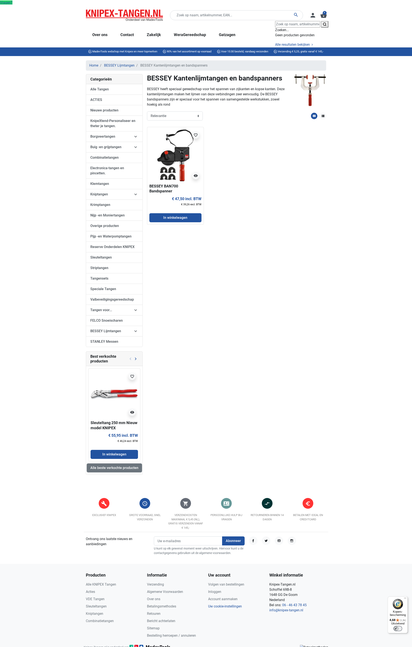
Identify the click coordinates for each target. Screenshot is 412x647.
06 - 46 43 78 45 (294, 605)
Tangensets (99, 278)
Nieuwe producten (104, 110)
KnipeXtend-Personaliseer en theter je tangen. (112, 123)
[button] (323, 15)
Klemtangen (99, 184)
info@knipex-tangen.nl (286, 610)
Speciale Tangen (103, 289)
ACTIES (96, 100)
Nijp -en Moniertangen (107, 215)
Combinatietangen (104, 157)
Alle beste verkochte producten (114, 468)
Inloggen (214, 592)
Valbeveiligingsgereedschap (112, 299)
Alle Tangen (99, 89)
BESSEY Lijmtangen (119, 65)
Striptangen (99, 268)
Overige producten (104, 226)
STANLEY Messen (104, 341)
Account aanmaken (223, 599)
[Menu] (405, 599)
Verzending (155, 584)
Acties (90, 592)
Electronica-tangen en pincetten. (107, 170)
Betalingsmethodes (161, 606)
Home (93, 65)
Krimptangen (100, 205)
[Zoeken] (324, 24)
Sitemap (153, 628)
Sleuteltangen (101, 257)
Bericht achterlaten (161, 621)
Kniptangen (99, 194)
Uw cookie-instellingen (225, 606)
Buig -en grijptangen (105, 147)
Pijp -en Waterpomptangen (111, 236)
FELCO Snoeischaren (106, 320)
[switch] (398, 628)
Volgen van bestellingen (226, 584)
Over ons (153, 599)
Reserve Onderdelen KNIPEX (112, 247)
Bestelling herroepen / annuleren (171, 635)
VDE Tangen (95, 599)
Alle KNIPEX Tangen (101, 584)
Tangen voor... (101, 310)
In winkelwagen (114, 454)
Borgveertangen (102, 136)
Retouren (154, 614)
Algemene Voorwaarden (165, 592)
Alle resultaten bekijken (293, 45)
